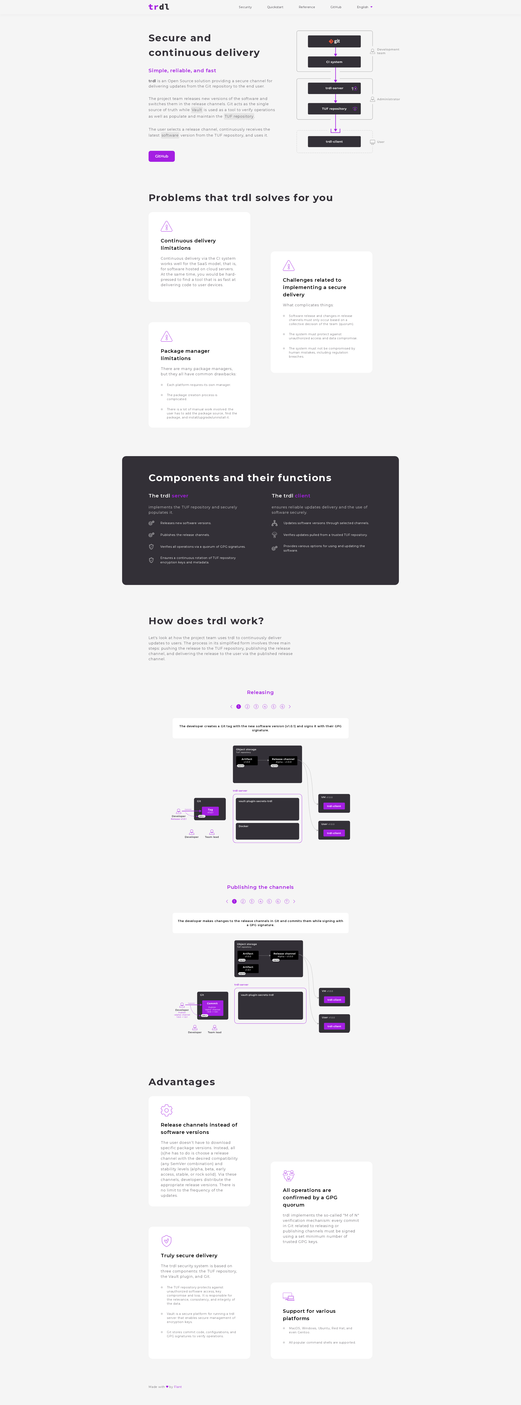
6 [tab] (282, 707)
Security (245, 7)
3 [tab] (256, 707)
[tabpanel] (260, 780)
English (363, 7)
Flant (178, 1387)
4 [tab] (265, 707)
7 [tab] (287, 901)
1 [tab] (238, 707)
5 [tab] (274, 707)
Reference (307, 7)
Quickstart (275, 7)
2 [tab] (247, 707)
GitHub (336, 7)
